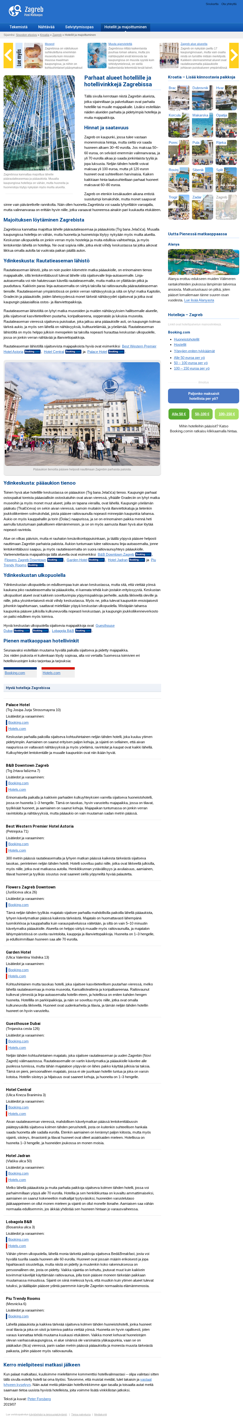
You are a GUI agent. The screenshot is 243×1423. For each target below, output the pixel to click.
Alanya (173, 244)
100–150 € (227, 414)
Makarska (200, 115)
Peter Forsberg (39, 1399)
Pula (195, 142)
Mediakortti (100, 1414)
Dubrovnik (200, 88)
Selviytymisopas (79, 27)
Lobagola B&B (63, 631)
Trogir (173, 197)
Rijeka (221, 142)
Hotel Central (54, 352)
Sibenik (198, 170)
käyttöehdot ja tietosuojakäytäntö (48, 1414)
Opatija (221, 115)
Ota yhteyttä (229, 4)
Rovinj (173, 170)
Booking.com (15, 673)
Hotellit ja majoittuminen (125, 27)
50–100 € (202, 414)
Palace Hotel (97, 352)
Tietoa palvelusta (81, 1414)
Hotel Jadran (118, 560)
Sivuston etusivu (26, 35)
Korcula (175, 115)
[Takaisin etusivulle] (39, 21)
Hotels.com (52, 673)
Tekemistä (18, 27)
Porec (173, 142)
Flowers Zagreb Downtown (25, 560)
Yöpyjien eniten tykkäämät (194, 351)
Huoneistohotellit (186, 339)
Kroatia (44, 35)
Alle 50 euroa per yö (189, 358)
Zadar (196, 197)
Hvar (220, 88)
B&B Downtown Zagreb (116, 554)
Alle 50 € (179, 414)
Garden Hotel (77, 560)
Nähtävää (46, 27)
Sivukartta (212, 4)
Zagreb (57, 35)
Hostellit (180, 344)
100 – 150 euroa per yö (192, 368)
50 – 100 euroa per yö (191, 363)
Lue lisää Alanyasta (199, 300)
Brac (172, 88)
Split (219, 170)
